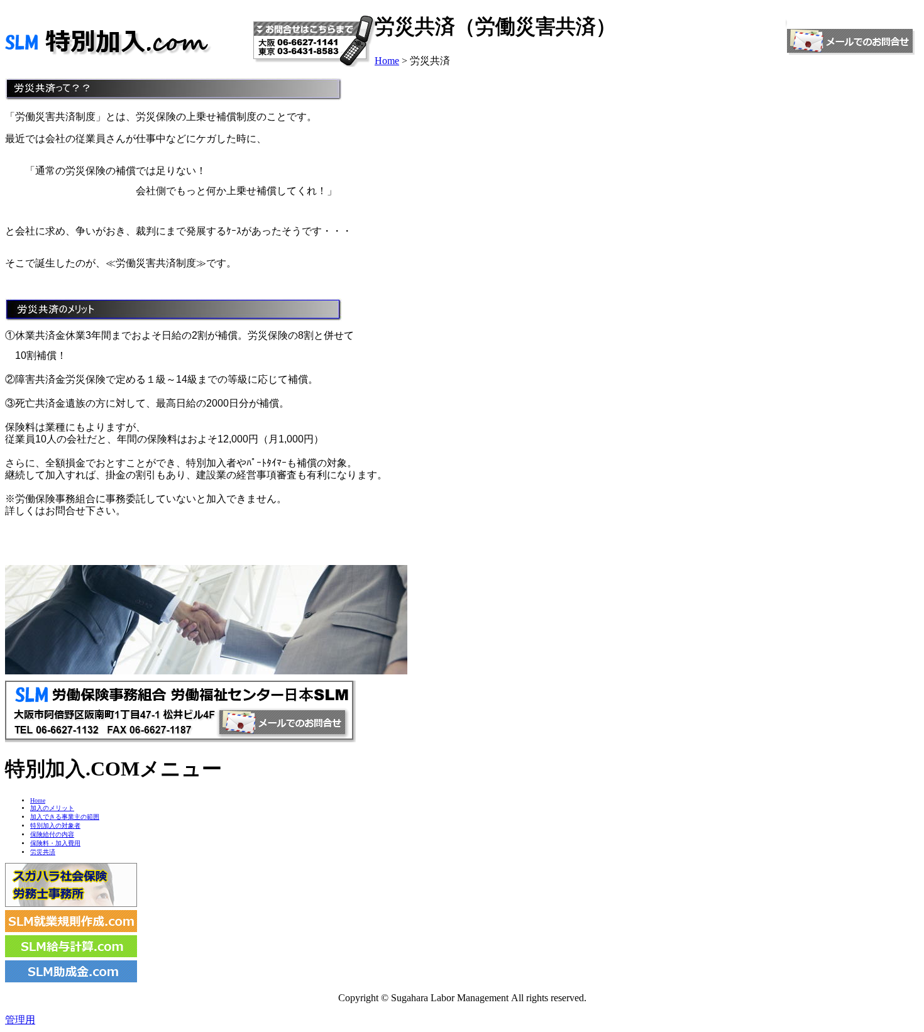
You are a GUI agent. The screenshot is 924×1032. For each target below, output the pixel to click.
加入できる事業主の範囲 (64, 816)
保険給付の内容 (52, 834)
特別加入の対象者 (55, 825)
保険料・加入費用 (55, 843)
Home (387, 60)
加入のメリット (52, 807)
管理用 (20, 1019)
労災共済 (42, 851)
